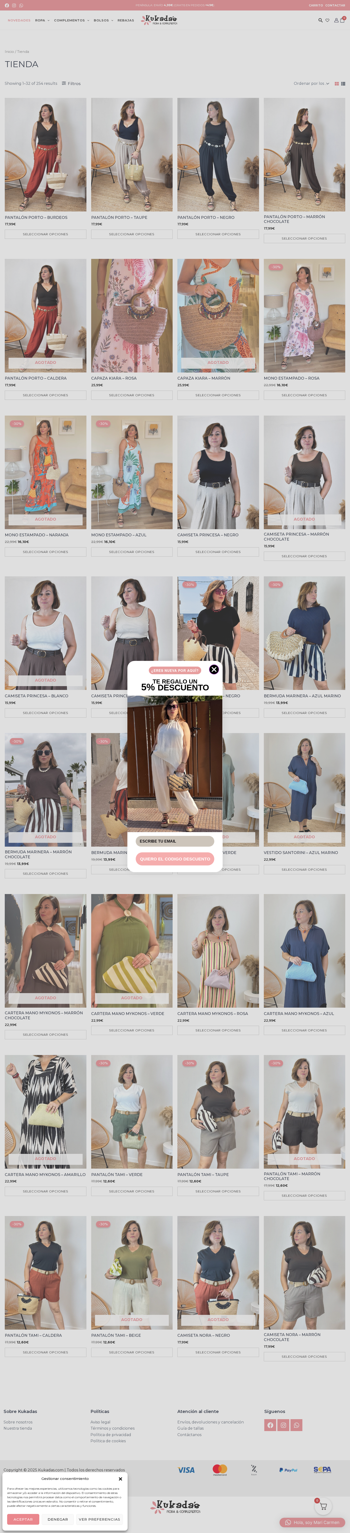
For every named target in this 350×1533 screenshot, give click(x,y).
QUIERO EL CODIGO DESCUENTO (175, 859)
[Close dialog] (214, 669)
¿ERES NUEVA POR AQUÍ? (175, 670)
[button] (120, 1479)
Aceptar (23, 1519)
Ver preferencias (99, 1519)
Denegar (58, 1519)
